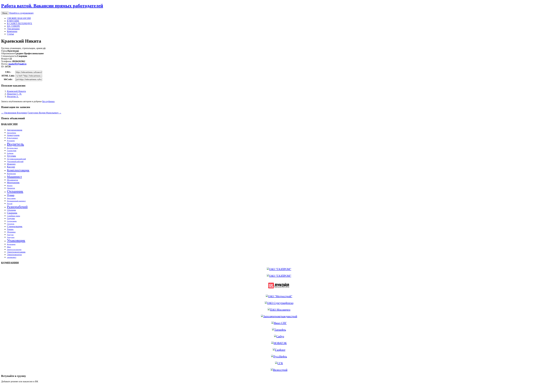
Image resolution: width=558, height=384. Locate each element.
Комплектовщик (18, 170)
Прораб (9, 203)
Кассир (11, 166)
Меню (4, 13)
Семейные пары (13, 216)
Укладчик (10, 235)
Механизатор (12, 180)
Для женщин (13, 28)
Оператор (11, 188)
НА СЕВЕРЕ (13, 26)
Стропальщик (14, 226)
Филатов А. (13, 96)
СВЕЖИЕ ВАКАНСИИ (19, 18)
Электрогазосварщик (14, 249)
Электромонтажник (16, 252)
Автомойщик (11, 133)
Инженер (11, 164)
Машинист (14, 176)
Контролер (11, 173)
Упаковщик (16, 240)
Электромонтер (14, 254)
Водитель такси (12, 148)
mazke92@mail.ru (17, 64)
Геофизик (10, 153)
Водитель (15, 144)
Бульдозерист (12, 138)
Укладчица (10, 237)
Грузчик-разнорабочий (16, 159)
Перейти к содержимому (21, 13)
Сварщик (12, 212)
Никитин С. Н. (14, 94)
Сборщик (11, 210)
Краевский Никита (16, 91)
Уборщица (11, 232)
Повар (10, 195)
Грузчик (11, 155)
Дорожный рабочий (15, 161)
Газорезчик (11, 150)
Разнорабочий (17, 207)
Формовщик (11, 244)
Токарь (10, 229)
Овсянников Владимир (14, 113)
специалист (11, 257)
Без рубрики (48, 101)
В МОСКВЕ (13, 21)
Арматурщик (13, 135)
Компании (12, 31)
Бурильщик (11, 140)
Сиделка (11, 218)
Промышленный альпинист (16, 201)
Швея (9, 247)
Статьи (10, 34)
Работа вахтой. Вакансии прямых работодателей (52, 5)
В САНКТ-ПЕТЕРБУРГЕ (19, 23)
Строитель (10, 224)
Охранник (15, 191)
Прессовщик (11, 198)
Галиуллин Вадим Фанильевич (44, 113)
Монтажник (13, 182)
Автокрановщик (14, 130)
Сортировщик (12, 221)
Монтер (9, 185)
